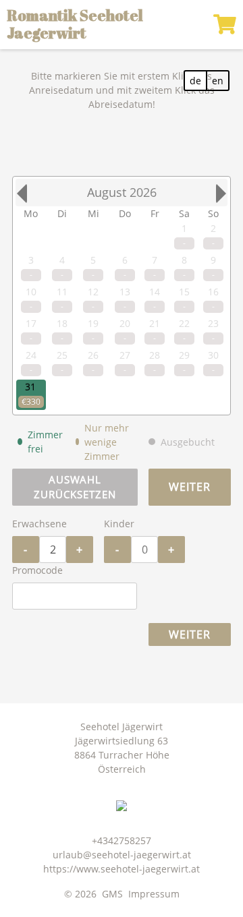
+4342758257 (121, 840)
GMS (112, 893)
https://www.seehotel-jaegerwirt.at (121, 868)
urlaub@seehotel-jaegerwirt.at (122, 854)
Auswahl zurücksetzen (75, 487)
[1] (224, 24)
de (195, 80)
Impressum (154, 893)
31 (30, 386)
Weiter (190, 486)
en (217, 80)
